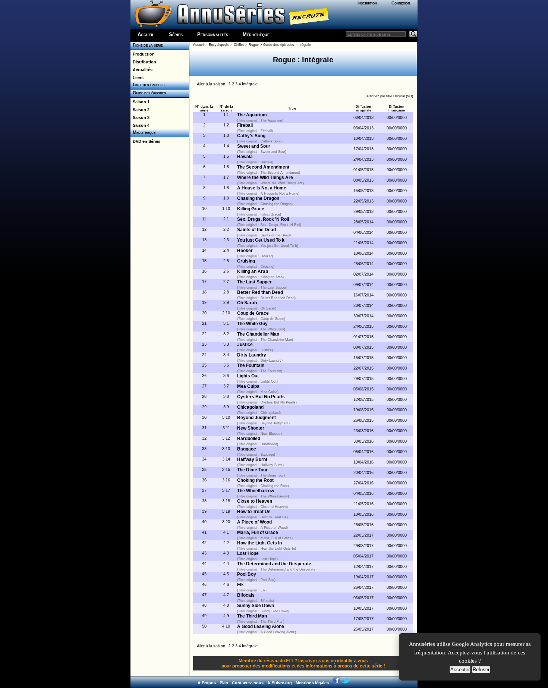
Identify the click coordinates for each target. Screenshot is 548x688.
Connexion (400, 3)
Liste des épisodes (147, 84)
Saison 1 (139, 102)
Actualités (141, 69)
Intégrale (250, 84)
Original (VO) (403, 96)
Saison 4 (139, 125)
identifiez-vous (352, 660)
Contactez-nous (248, 683)
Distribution (143, 62)
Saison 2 (139, 109)
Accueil (146, 34)
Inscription (367, 3)
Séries (176, 34)
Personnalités (212, 34)
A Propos (207, 683)
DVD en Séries (145, 141)
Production (142, 54)
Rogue (254, 45)
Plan (224, 683)
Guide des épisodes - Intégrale (287, 45)
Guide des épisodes (148, 92)
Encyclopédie (219, 45)
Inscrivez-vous (314, 660)
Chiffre (239, 45)
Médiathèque (256, 34)
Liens (137, 77)
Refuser (481, 669)
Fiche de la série (146, 45)
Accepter (460, 669)
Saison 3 (139, 117)
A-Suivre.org (279, 683)
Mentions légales (312, 683)
